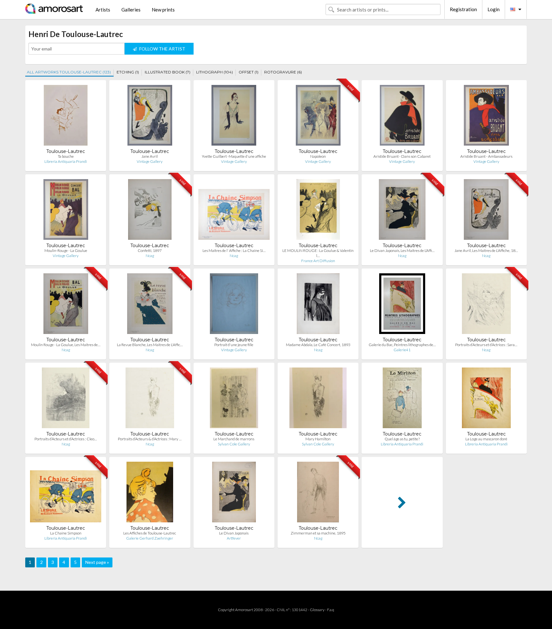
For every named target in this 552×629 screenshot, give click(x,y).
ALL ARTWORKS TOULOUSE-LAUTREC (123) (69, 72)
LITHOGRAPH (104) (214, 72)
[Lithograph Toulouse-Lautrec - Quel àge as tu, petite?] (402, 399)
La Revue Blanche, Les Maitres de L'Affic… (150, 344)
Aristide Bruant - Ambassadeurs (486, 156)
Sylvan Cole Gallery (234, 444)
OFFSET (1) (248, 72)
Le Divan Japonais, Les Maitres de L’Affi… (402, 250)
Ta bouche (66, 156)
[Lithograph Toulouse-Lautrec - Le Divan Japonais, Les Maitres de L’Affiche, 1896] (402, 211)
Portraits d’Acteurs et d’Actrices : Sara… (486, 344)
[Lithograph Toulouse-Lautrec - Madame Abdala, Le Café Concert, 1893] (318, 305)
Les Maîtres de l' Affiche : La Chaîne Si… (234, 250)
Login (493, 9)
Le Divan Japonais (234, 533)
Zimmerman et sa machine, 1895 (318, 533)
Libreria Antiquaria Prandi (65, 161)
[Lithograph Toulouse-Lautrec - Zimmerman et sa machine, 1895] (318, 493)
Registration (463, 9)
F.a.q (330, 609)
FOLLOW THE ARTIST (161, 48)
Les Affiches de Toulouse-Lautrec (149, 533)
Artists (103, 9)
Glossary (317, 609)
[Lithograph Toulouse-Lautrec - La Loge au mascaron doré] (486, 399)
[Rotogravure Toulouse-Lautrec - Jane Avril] (149, 116)
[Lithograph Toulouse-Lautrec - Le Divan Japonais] (234, 493)
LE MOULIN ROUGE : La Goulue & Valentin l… (318, 253)
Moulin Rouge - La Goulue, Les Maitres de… (65, 344)
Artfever (234, 538)
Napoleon (318, 156)
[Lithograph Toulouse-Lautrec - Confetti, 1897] (150, 211)
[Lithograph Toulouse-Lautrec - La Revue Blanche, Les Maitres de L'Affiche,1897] (149, 305)
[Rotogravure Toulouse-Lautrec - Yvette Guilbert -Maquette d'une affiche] (233, 116)
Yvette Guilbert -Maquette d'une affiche (234, 156)
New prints (163, 9)
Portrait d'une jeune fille (233, 344)
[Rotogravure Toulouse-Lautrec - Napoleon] (318, 116)
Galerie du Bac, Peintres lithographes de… (402, 344)
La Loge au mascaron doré (486, 438)
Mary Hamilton (318, 438)
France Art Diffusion (318, 260)
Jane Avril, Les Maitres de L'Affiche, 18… (486, 250)
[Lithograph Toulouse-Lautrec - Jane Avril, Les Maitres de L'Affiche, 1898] (486, 211)
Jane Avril (150, 156)
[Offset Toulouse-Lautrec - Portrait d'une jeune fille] (234, 305)
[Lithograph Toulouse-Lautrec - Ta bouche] (66, 116)
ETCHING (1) (128, 72)
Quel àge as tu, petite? (402, 438)
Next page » (97, 562)
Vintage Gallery (150, 161)
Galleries (131, 9)
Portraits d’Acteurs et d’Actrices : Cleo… (65, 438)
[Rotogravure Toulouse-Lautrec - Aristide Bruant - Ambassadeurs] (486, 116)
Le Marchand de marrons (233, 438)
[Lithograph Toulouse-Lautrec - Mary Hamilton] (318, 399)
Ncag (150, 255)
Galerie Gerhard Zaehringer (149, 538)
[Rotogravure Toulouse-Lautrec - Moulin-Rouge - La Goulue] (65, 211)
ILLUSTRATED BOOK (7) (167, 72)
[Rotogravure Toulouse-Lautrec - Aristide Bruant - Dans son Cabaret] (402, 116)
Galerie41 (402, 349)
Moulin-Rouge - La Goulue (65, 250)
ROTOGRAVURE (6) (283, 72)
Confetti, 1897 (150, 250)
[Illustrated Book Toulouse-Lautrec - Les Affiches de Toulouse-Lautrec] (149, 493)
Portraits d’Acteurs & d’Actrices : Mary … (149, 438)
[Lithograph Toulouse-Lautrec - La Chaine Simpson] (65, 493)
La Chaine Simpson (65, 533)
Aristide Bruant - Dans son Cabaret (402, 156)
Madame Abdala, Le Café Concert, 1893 (318, 344)
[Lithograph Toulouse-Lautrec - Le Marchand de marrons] (234, 399)
